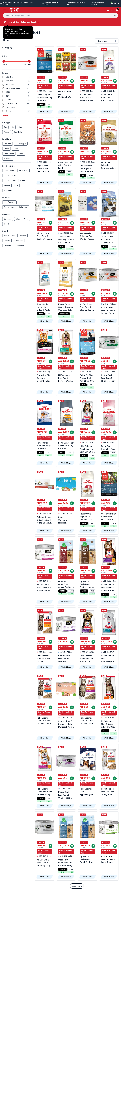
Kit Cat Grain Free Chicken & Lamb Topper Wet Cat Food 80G (108, 859)
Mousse (7, 185)
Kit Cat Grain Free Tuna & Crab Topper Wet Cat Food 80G (64, 795)
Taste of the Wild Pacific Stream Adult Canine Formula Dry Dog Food (108, 239)
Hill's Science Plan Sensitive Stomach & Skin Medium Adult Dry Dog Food (87, 449)
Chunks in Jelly (10, 180)
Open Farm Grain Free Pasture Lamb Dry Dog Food (86, 584)
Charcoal (22, 236)
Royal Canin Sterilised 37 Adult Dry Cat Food (107, 98)
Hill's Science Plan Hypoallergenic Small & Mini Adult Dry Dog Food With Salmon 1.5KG (108, 659)
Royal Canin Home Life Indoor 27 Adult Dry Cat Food (44, 307)
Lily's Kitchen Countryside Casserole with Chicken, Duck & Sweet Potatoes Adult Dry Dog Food (87, 168)
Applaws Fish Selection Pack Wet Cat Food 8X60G (87, 236)
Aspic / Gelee (9, 170)
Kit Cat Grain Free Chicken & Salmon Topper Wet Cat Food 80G (108, 310)
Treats (20, 154)
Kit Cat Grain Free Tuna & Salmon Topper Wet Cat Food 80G (87, 98)
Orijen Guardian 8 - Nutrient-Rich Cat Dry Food (108, 517)
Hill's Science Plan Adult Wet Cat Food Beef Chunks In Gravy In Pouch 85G (87, 721)
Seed (16, 149)
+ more (5, 115)
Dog (20, 127)
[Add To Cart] (50, 81)
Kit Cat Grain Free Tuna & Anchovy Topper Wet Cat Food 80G (44, 863)
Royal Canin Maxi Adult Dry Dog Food (43, 446)
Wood (6, 224)
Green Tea (19, 241)
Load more (77, 886)
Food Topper (21, 144)
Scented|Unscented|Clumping (15, 207)
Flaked (22, 180)
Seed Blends (9, 154)
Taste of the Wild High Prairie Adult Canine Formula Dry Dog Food (66, 239)
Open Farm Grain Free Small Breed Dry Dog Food (65, 863)
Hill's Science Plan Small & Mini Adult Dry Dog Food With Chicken (44, 792)
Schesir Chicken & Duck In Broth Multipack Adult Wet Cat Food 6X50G (44, 520)
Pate (16, 185)
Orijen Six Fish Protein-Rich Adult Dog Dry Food (86, 378)
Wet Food (7, 159)
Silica (18, 219)
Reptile (6, 132)
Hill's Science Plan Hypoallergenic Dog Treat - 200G (87, 792)
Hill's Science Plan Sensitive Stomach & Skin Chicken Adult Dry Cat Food (108, 588)
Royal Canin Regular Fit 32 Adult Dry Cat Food (86, 517)
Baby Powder (9, 236)
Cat (12, 127)
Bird (5, 127)
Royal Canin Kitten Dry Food (108, 447)
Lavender (7, 246)
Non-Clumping (9, 202)
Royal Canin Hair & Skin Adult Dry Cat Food (66, 446)
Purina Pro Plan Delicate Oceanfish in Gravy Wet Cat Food (44, 378)
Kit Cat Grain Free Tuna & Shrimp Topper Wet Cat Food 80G (108, 378)
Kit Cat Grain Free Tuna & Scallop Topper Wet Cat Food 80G (44, 236)
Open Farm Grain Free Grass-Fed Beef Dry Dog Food (65, 584)
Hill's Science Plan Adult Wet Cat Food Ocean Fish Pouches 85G (44, 721)
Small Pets (18, 132)
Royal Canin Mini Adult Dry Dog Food (65, 165)
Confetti (7, 241)
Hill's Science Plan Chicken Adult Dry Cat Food (107, 724)
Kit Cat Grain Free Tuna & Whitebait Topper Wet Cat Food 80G (65, 659)
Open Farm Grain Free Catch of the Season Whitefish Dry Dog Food (86, 859)
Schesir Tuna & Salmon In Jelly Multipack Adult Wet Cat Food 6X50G (65, 724)
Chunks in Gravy (10, 175)
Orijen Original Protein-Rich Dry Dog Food (44, 98)
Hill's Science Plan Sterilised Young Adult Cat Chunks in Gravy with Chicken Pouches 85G (108, 792)
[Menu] (4, 10)
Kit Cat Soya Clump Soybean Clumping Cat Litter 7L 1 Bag (65, 307)
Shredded (8, 190)
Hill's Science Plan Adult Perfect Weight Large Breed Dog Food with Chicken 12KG (65, 378)
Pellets (6, 149)
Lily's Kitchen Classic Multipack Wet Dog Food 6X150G (64, 94)
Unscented (20, 246)
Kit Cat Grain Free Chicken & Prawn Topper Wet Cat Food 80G (44, 588)
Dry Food (7, 144)
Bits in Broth (23, 170)
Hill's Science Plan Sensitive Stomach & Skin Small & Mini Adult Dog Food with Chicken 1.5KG (87, 659)
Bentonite (7, 219)
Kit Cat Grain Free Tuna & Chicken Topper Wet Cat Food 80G (87, 307)
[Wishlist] (108, 10)
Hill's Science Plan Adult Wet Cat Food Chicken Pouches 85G (43, 659)
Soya (26, 219)
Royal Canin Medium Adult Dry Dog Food (43, 168)
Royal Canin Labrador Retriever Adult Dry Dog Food (108, 165)
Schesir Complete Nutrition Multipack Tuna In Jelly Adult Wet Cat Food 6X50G (65, 520)
